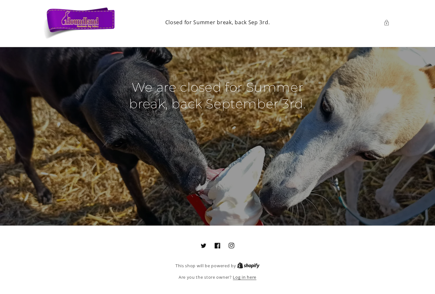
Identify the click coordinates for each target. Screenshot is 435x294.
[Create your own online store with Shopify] (248, 266)
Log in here (244, 277)
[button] (388, 22)
